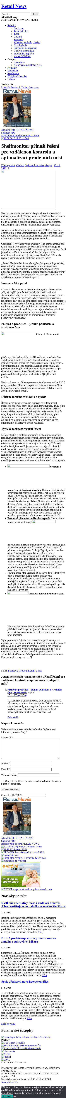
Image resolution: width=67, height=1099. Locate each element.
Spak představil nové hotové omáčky (24, 981)
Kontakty (12, 67)
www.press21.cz (9, 1082)
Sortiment (18, 39)
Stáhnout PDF (8, 132)
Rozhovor (19, 28)
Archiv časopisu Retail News (28, 65)
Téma (16, 33)
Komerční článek (22, 56)
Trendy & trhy (21, 31)
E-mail (5, 769)
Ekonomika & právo (24, 53)
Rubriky (11, 25)
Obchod (18, 36)
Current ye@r (9, 795)
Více (40, 932)
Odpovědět (12, 717)
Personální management (25, 48)
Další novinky (8, 1023)
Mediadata (12, 70)
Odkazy (11, 79)
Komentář (7, 737)
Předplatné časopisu (17, 76)
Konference (13, 73)
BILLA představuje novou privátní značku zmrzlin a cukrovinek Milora (28, 939)
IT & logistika (20, 45)
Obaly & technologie (24, 50)
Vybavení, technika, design (27, 42)
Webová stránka (9, 775)
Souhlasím (7, 1096)
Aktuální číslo (17, 130)
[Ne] (14, 1096)
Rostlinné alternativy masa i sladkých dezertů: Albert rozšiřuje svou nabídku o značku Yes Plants (33, 904)
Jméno (5, 763)
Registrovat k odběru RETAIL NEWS (20, 135)
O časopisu (19, 62)
